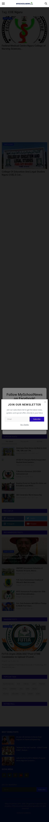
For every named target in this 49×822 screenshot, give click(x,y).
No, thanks (24, 425)
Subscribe (37, 419)
